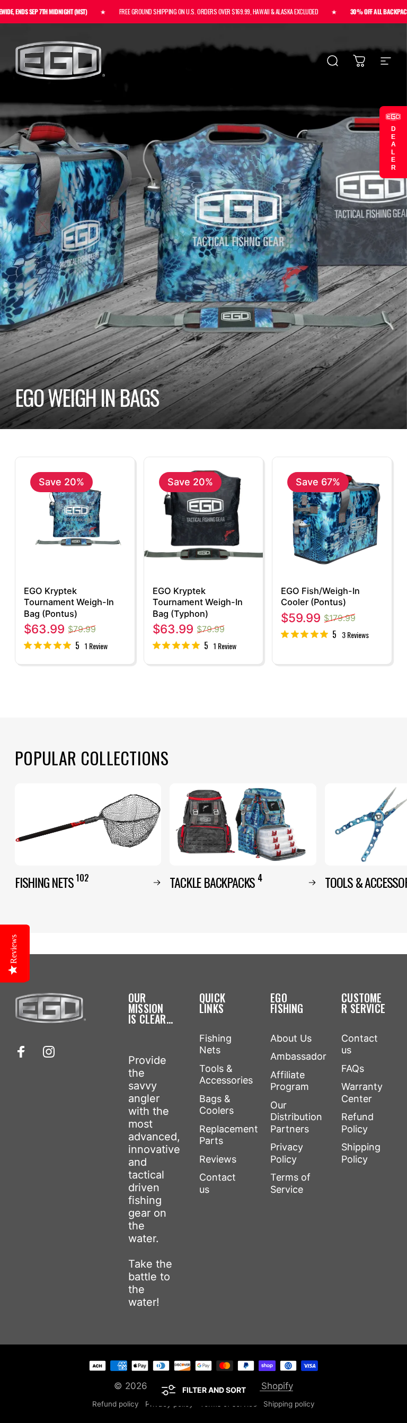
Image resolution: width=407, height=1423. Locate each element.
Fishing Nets (215, 1044)
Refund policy (115, 1404)
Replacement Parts (228, 1135)
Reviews (217, 1159)
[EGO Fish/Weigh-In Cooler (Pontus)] (332, 517)
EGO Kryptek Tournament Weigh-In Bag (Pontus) (69, 602)
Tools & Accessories (226, 1074)
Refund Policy (357, 1122)
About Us (291, 1038)
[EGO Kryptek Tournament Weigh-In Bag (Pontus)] (75, 517)
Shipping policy (289, 1404)
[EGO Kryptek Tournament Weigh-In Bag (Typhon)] (203, 517)
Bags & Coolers (216, 1104)
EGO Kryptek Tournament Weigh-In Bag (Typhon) (198, 602)
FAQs (352, 1068)
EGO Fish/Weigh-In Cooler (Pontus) (320, 597)
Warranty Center (362, 1092)
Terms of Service (290, 1183)
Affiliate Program (289, 1081)
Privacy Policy (286, 1153)
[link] (66, 645)
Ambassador (298, 1056)
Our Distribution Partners (296, 1116)
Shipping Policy (361, 1153)
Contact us (217, 1183)
